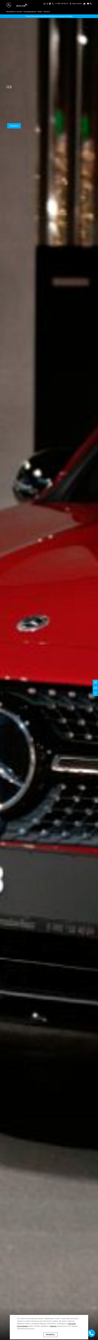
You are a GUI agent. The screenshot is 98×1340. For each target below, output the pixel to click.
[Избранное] (87, 4)
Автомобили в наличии (14, 11)
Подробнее (14, 126)
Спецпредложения (29, 11)
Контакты (47, 11)
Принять (50, 1335)
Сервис (39, 11)
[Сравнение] (84, 4)
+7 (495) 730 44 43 (61, 3)
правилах (53, 1326)
